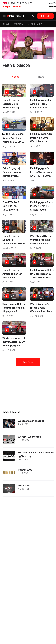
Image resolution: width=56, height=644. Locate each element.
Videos (15, 76)
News (41, 76)
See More (28, 362)
